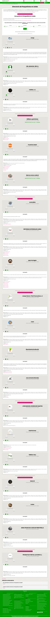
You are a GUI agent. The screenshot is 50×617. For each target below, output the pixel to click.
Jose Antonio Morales (32, 378)
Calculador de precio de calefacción (6, 599)
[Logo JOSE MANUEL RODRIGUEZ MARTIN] (10, 407)
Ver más (4, 583)
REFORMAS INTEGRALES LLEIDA (32, 229)
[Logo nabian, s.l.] (10, 90)
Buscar (25, 28)
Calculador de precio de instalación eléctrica (7, 598)
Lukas (32, 504)
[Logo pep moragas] (10, 261)
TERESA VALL (32, 455)
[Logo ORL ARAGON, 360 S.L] (10, 67)
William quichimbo (32, 119)
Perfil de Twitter (6, 283)
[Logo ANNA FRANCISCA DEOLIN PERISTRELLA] (10, 528)
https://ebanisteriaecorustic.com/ (8, 372)
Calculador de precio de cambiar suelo (6, 602)
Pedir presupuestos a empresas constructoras (7, 610)
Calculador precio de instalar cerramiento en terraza (7, 605)
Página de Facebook (6, 138)
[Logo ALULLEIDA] (10, 203)
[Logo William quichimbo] (10, 120)
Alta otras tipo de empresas (28, 610)
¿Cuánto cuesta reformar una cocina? (40, 608)
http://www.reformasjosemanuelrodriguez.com (9, 425)
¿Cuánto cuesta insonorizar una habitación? (41, 605)
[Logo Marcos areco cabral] (10, 176)
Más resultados (4, 578)
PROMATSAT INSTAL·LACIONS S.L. (32, 555)
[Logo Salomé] (10, 482)
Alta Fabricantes (27, 608)
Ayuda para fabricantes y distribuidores (29, 601)
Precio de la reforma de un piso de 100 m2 (41, 600)
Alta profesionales (27, 607)
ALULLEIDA (32, 202)
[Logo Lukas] (10, 505)
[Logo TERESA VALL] (10, 455)
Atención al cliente (27, 602)
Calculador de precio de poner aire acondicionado (7, 600)
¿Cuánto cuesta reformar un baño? (40, 607)
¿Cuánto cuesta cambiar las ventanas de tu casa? (41, 606)
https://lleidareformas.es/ (7, 251)
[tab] (4, 48)
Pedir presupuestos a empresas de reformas (7, 609)
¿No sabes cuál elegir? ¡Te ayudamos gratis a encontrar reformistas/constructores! (25, 12)
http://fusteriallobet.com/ (7, 166)
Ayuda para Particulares (28, 599)
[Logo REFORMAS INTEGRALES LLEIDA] (10, 230)
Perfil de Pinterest (6, 287)
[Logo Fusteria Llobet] (10, 145)
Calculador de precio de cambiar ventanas (7, 601)
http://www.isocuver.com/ (7, 281)
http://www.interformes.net (7, 448)
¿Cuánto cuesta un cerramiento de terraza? (41, 609)
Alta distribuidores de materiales (29, 609)
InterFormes (32, 430)
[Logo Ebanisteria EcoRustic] (10, 350)
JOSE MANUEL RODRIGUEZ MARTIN (32, 406)
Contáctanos (27, 603)
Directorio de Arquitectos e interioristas (26, 20)
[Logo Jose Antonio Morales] (10, 378)
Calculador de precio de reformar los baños (7, 597)
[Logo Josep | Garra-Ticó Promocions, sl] (10, 297)
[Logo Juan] (10, 322)
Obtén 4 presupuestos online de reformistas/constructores (25, 33)
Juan (32, 322)
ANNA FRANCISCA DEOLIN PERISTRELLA (32, 528)
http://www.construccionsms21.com (8, 61)
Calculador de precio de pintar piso (6, 604)
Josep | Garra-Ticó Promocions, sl (32, 296)
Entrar (46, 2)
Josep (32, 38)
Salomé (32, 481)
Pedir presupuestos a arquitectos (6, 611)
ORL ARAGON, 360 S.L (32, 66)
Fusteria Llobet (32, 145)
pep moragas (32, 260)
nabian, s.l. (32, 90)
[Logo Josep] (10, 38)
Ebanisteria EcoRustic (32, 349)
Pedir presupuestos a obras (5, 608)
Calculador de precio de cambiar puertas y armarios (7, 603)
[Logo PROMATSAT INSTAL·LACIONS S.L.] (10, 555)
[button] (46, 1)
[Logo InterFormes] (10, 431)
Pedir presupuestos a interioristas (6, 612)
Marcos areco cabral (32, 175)
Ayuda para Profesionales (28, 600)
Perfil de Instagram (6, 139)
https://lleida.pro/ (6, 344)
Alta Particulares (27, 606)
